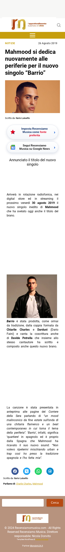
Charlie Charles (23, 483)
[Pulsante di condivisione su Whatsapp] (38, 471)
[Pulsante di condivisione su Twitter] (26, 471)
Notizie (10, 43)
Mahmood (37, 483)
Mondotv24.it (36, 546)
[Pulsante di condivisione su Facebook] (15, 471)
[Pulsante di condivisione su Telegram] (50, 471)
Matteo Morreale (41, 539)
